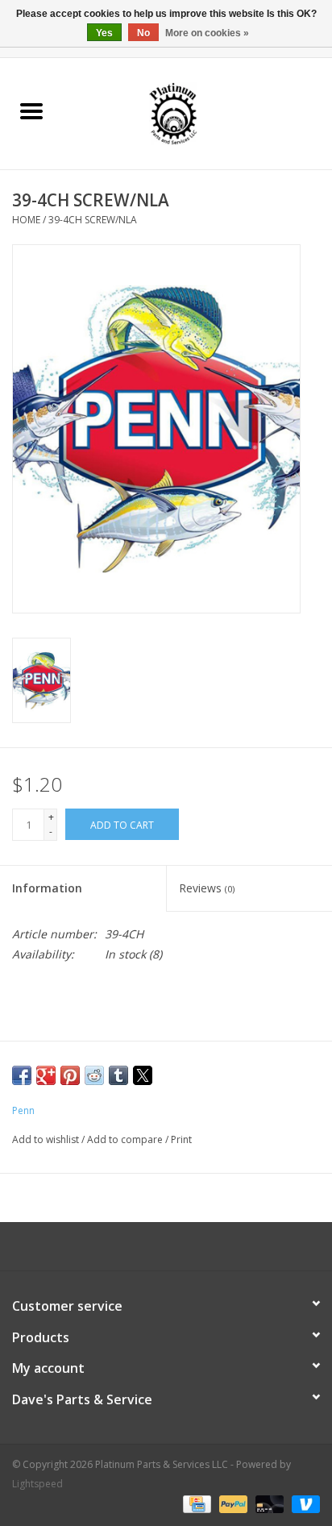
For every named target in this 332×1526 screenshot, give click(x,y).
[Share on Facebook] (21, 1075)
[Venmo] (303, 1504)
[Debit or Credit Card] (268, 1504)
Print (181, 1139)
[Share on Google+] (46, 1075)
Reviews (206, 888)
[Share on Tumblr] (118, 1075)
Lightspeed (37, 1484)
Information (47, 888)
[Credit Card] (195, 1504)
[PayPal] (232, 1504)
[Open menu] (31, 110)
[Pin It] (70, 1075)
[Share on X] (142, 1075)
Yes (104, 33)
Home (26, 220)
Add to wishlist (46, 1139)
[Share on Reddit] (94, 1075)
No (143, 33)
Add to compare (126, 1139)
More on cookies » (207, 33)
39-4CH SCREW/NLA (92, 220)
